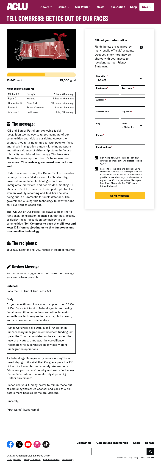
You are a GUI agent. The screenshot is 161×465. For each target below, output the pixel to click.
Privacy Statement (108, 186)
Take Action (117, 7)
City (99, 123)
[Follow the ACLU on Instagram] (37, 444)
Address (101, 99)
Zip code (127, 111)
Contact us (84, 442)
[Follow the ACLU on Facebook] (10, 444)
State (125, 123)
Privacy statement (32, 459)
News (100, 7)
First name (102, 88)
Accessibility (67, 459)
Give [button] (145, 7)
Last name (128, 88)
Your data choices (51, 459)
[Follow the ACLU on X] (19, 444)
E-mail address (104, 147)
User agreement (14, 459)
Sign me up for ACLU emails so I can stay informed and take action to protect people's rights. (121, 160)
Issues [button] (62, 7)
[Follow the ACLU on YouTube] (28, 444)
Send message (119, 195)
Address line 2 (103, 111)
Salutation (102, 76)
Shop (133, 7)
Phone (100, 135)
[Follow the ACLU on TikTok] (46, 444)
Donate (149, 442)
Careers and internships (112, 442)
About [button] (44, 7)
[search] (150, 451)
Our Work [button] (82, 7)
